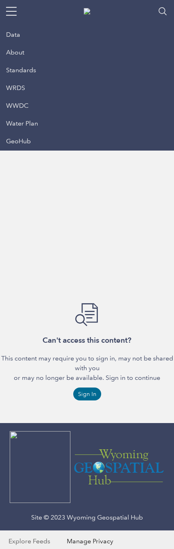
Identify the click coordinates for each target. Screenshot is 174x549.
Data (13, 34)
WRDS (15, 88)
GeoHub (18, 141)
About (15, 52)
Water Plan (22, 123)
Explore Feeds (29, 541)
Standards (21, 70)
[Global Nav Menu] (11, 11)
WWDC (17, 105)
